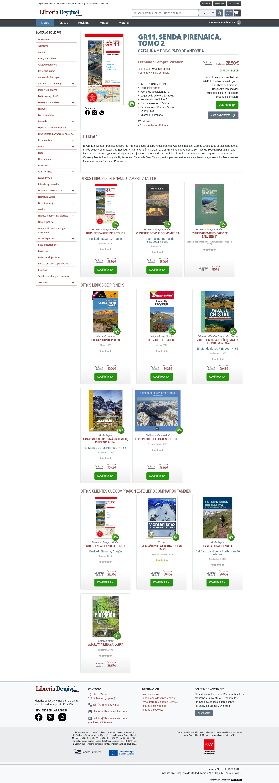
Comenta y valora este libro (153, 72)
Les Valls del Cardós (161, 340)
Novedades (44, 39)
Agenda (206, 3)
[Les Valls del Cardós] (162, 311)
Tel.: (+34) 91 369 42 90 (105, 704)
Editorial (234, 3)
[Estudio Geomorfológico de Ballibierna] (210, 205)
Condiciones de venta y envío (158, 698)
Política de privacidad (153, 705)
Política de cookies (152, 709)
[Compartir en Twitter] (94, 112)
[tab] (90, 137)
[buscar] (219, 13)
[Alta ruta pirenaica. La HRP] (105, 616)
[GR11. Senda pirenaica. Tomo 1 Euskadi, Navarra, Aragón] (105, 205)
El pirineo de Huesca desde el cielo (157, 439)
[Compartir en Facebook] (87, 112)
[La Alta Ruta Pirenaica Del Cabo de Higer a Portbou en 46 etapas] (217, 517)
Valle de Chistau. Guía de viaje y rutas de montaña (217, 341)
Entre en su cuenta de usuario (222, 22)
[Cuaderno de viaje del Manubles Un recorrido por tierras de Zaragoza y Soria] (157, 205)
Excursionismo (148, 125)
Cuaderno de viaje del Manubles (157, 233)
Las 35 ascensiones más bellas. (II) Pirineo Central (105, 440)
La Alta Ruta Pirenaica (217, 546)
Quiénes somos (46, 3)
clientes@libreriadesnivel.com (109, 711)
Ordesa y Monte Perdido (105, 340)
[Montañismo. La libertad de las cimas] (161, 517)
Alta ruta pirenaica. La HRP (105, 644)
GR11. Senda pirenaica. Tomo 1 (105, 233)
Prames (155, 88)
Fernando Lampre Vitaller (160, 62)
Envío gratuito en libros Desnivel (93, 3)
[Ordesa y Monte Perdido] (106, 311)
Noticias (219, 3)
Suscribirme (204, 713)
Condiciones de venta (66, 3)
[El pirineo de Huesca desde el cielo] (157, 410)
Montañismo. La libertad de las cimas (161, 547)
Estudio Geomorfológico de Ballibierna (209, 235)
